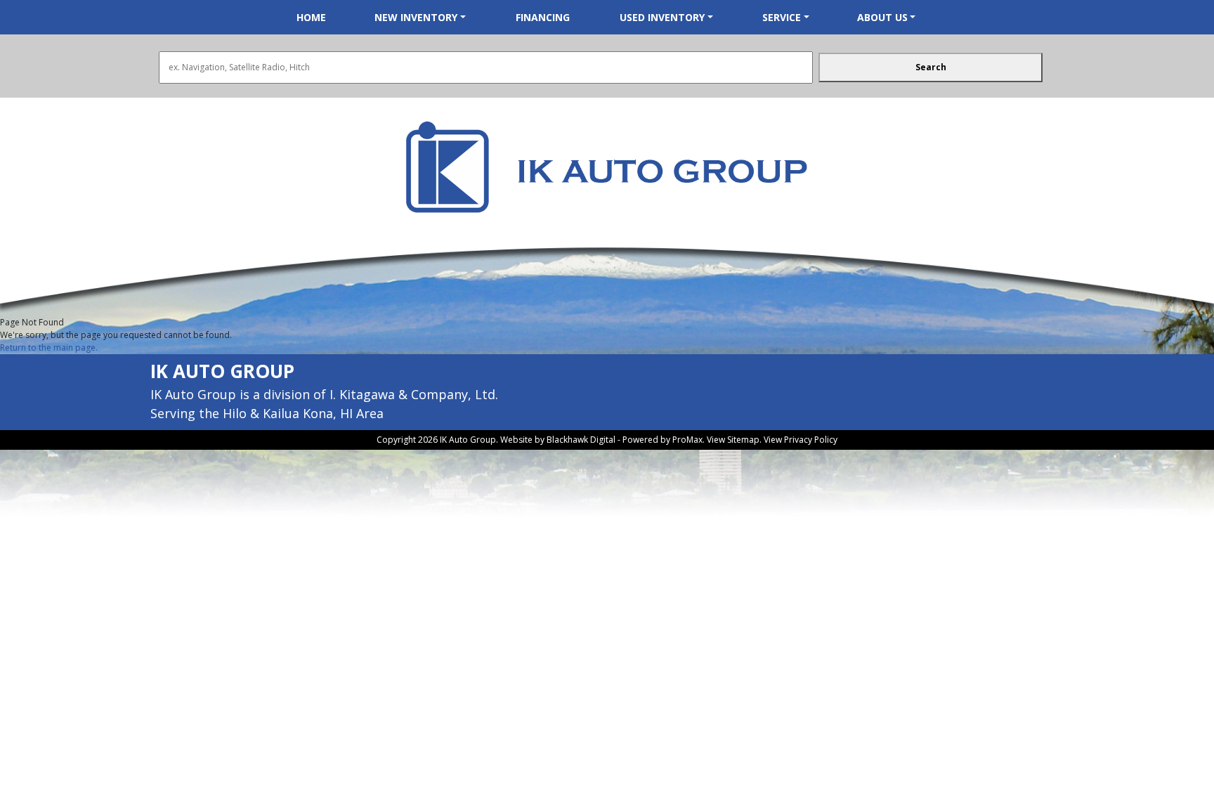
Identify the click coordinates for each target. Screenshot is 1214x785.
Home (311, 17)
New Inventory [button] (415, 17)
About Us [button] (882, 17)
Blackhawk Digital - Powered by (609, 440)
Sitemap (743, 440)
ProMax (687, 440)
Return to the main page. (49, 347)
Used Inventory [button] (662, 17)
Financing (543, 17)
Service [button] (781, 17)
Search (930, 67)
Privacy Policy (810, 440)
